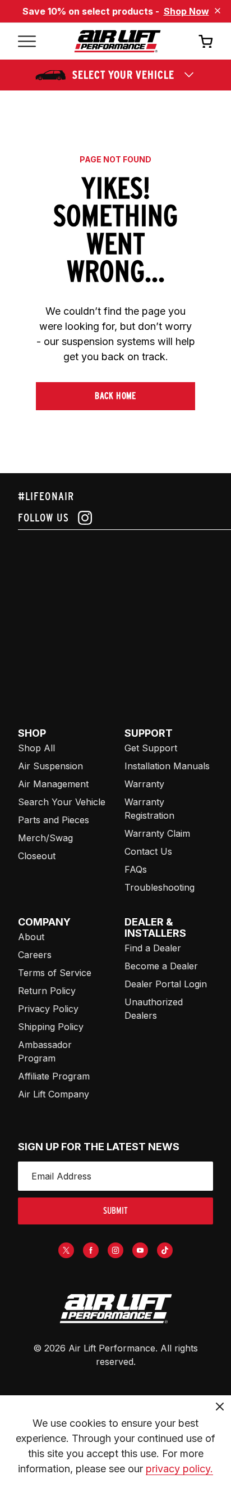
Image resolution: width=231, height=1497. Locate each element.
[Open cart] (205, 41)
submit (115, 1210)
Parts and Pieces (53, 819)
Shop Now (186, 11)
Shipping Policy (51, 1026)
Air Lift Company (53, 1094)
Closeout (37, 855)
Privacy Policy (48, 1008)
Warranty (144, 784)
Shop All (36, 748)
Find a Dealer (152, 948)
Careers (35, 954)
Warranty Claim (157, 833)
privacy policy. (179, 1469)
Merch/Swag (45, 837)
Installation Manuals (167, 766)
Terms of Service (54, 972)
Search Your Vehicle (61, 802)
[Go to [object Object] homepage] (115, 1308)
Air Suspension (50, 766)
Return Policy (47, 990)
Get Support (150, 748)
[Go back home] (117, 41)
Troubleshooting (159, 887)
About (31, 936)
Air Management (53, 784)
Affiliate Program (54, 1076)
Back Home (115, 396)
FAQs (135, 869)
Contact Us (148, 851)
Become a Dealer (161, 966)
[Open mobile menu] (27, 41)
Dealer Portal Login (165, 984)
